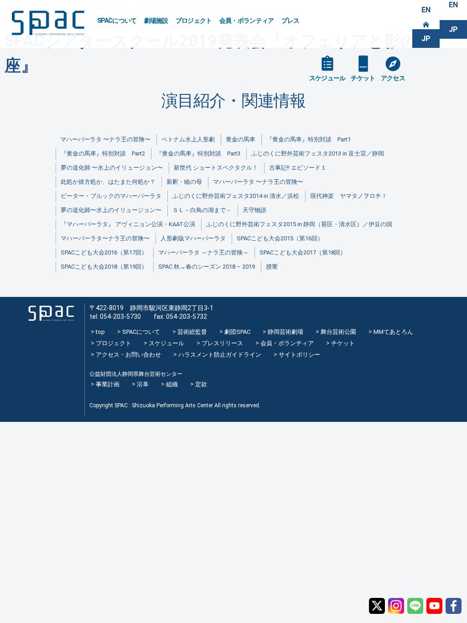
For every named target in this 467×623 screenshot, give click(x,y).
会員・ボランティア (246, 20)
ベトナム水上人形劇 (188, 139)
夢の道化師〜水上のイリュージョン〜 (111, 210)
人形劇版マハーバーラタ (193, 238)
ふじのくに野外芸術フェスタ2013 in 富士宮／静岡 (317, 153)
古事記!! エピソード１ (298, 167)
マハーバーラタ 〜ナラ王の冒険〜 (105, 139)
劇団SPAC (237, 331)
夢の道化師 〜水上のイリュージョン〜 (112, 167)
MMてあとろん (393, 331)
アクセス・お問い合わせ (128, 354)
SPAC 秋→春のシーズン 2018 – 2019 (206, 266)
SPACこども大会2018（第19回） (104, 266)
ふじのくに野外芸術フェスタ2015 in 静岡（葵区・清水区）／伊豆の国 (299, 224)
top (100, 331)
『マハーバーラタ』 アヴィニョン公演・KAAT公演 (128, 224)
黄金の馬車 (240, 139)
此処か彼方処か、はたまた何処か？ (108, 181)
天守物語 (254, 210)
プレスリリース (222, 343)
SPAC (47, 23)
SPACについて (117, 20)
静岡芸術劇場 (285, 331)
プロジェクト (194, 20)
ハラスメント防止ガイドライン (219, 354)
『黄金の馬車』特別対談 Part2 (103, 153)
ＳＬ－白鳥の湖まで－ (202, 210)
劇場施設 (156, 20)
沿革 (143, 384)
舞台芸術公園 (338, 331)
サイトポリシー (299, 354)
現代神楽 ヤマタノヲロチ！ (348, 195)
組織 (172, 384)
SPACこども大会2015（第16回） (280, 238)
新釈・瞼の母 (184, 181)
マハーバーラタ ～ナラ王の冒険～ (203, 252)
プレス (290, 20)
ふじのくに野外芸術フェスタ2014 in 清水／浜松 (235, 195)
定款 (201, 384)
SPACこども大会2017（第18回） (302, 252)
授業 (272, 266)
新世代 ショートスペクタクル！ (216, 167)
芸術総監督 (192, 331)
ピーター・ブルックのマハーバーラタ (111, 195)
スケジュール (327, 78)
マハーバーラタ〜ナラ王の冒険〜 (105, 238)
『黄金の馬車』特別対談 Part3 (198, 153)
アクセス (393, 78)
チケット (363, 78)
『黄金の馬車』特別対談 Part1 (308, 139)
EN (426, 9)
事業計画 (107, 384)
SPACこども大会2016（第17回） (104, 252)
